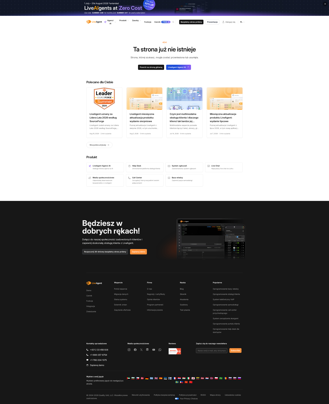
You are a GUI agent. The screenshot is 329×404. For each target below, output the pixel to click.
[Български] (133, 378)
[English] (156, 378)
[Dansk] (142, 378)
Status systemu (120, 299)
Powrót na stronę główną (151, 67)
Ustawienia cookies (233, 395)
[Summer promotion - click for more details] (164, 8)
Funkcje (89, 301)
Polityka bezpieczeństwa (164, 395)
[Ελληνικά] (151, 378)
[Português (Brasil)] (220, 378)
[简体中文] (190, 382)
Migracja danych (121, 294)
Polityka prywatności (188, 395)
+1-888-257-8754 (98, 355)
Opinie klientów (153, 299)
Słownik (183, 294)
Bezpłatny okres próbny (191, 22)
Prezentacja (212, 22)
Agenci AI (110, 22)
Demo (88, 290)
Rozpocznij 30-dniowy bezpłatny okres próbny (105, 252)
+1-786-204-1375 (98, 360)
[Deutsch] (146, 378)
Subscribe (235, 350)
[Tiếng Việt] (186, 382)
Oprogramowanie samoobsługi (225, 305)
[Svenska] (177, 382)
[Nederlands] (207, 378)
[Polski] (216, 378)
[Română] (225, 378)
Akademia (184, 299)
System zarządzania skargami (225, 318)
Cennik (89, 296)
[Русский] (230, 378)
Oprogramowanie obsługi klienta (226, 294)
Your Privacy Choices (189, 398)
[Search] (174, 22)
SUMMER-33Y (122, 13)
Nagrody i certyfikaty (156, 294)
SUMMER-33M (97, 13)
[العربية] (128, 378)
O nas (149, 289)
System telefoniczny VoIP (223, 299)
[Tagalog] (181, 382)
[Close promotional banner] (325, 4)
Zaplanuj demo (138, 252)
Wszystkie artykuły (98, 145)
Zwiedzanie (91, 311)
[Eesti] (165, 378)
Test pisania (185, 310)
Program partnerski (155, 305)
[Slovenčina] (234, 378)
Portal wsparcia (120, 289)
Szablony (184, 305)
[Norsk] (211, 378)
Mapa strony (215, 395)
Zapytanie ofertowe (122, 310)
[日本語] (193, 378)
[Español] (160, 378)
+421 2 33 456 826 (99, 349)
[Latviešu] (202, 378)
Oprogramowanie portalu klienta (226, 324)
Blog (182, 289)
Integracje (90, 306)
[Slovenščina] (239, 378)
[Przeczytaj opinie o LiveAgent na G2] (175, 351)
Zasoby (135, 20)
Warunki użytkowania (141, 395)
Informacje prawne (155, 310)
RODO (203, 395)
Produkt (122, 20)
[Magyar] (183, 378)
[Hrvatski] (179, 378)
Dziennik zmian (120, 305)
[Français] (174, 378)
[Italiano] (188, 378)
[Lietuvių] (197, 378)
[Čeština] (137, 378)
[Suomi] (170, 378)
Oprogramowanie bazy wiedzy (226, 289)
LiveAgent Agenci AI (177, 67)
